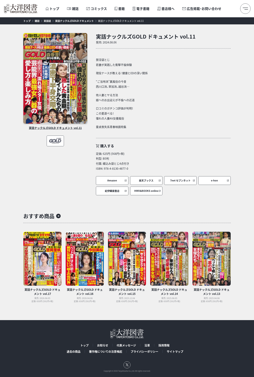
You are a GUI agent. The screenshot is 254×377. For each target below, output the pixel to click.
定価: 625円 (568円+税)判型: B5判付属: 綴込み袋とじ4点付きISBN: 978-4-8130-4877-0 (112, 161)
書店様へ (168, 8)
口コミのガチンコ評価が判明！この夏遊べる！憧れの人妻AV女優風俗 (114, 113)
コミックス (99, 8)
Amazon (112, 180)
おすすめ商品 (38, 216)
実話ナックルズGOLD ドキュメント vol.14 (169, 291)
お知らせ (102, 345)
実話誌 (47, 20)
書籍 (121, 8)
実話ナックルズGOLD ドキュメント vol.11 (121, 20)
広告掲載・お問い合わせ (204, 8)
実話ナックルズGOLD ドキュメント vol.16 (85, 291)
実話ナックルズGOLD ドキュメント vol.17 (42, 291)
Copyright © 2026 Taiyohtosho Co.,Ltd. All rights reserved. (127, 371)
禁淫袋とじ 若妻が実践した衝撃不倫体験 (114, 62)
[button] (112, 180)
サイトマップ (175, 351)
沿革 (147, 345)
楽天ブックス (146, 180)
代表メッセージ (126, 345)
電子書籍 (142, 8)
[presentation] (47, 8)
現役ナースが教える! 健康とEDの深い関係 (122, 73)
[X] (127, 364)
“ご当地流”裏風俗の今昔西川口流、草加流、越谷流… (112, 84)
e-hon (214, 180)
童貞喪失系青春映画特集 (111, 127)
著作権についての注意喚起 (105, 351)
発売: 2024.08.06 (106, 42)
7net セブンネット (180, 180)
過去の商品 (74, 351)
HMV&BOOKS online (146, 190)
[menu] (245, 8)
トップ (54, 8)
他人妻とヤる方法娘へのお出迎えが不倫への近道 (115, 97)
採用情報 (164, 345)
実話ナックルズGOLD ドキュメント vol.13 (211, 291)
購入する (107, 145)
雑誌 (75, 8)
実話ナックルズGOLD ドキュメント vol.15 (127, 291)
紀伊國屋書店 (112, 190)
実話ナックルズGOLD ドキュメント (74, 20)
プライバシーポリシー (144, 351)
